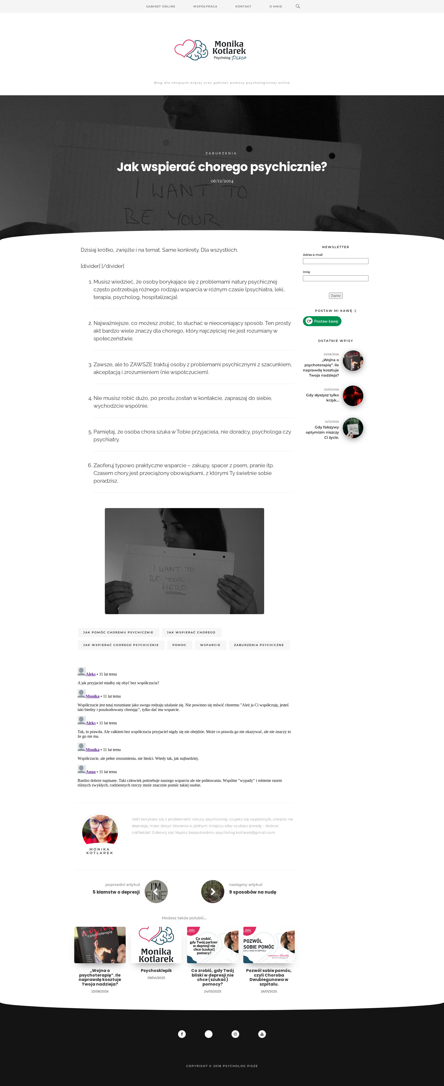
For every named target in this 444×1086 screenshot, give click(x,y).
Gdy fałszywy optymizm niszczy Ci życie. (322, 432)
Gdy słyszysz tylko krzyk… (322, 397)
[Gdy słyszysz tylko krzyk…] (353, 395)
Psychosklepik (156, 970)
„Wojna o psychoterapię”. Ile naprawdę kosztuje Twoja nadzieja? (100, 977)
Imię (306, 272)
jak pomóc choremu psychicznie (118, 632)
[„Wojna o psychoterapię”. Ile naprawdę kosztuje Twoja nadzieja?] (353, 360)
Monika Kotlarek (100, 851)
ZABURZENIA (221, 153)
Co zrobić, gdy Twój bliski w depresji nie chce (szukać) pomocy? (212, 977)
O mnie (276, 6)
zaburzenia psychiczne (259, 645)
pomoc (179, 645)
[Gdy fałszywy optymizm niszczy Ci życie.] (353, 427)
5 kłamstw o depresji (116, 892)
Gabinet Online (160, 6)
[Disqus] (184, 729)
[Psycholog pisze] (222, 50)
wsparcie (210, 645)
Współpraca (205, 6)
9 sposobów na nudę (252, 892)
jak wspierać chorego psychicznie (121, 645)
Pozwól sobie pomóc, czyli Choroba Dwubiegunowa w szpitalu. (269, 977)
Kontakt (243, 6)
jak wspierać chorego (191, 632)
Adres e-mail (312, 255)
